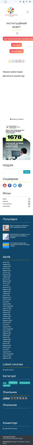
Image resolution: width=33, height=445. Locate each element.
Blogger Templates (18, 442)
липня (5, 262)
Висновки (16, 45)
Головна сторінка (17, 119)
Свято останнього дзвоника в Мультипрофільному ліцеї (19, 226)
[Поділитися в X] (13, 61)
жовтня (5, 287)
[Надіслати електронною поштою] (9, 61)
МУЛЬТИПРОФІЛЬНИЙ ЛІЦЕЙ (13, 438)
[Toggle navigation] (5, 2)
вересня (6, 275)
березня (6, 271)
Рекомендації (16, 51)
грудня (5, 304)
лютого (5, 273)
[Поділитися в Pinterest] (19, 61)
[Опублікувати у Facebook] (16, 61)
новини (5, 201)
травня (5, 266)
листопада (7, 306)
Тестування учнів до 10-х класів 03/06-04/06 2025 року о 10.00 (20, 244)
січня (5, 285)
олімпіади (6, 206)
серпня (5, 312)
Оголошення (7, 204)
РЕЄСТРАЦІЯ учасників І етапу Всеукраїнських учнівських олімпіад (20, 236)
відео (5, 199)
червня (5, 264)
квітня (5, 268)
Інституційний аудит (16, 25)
